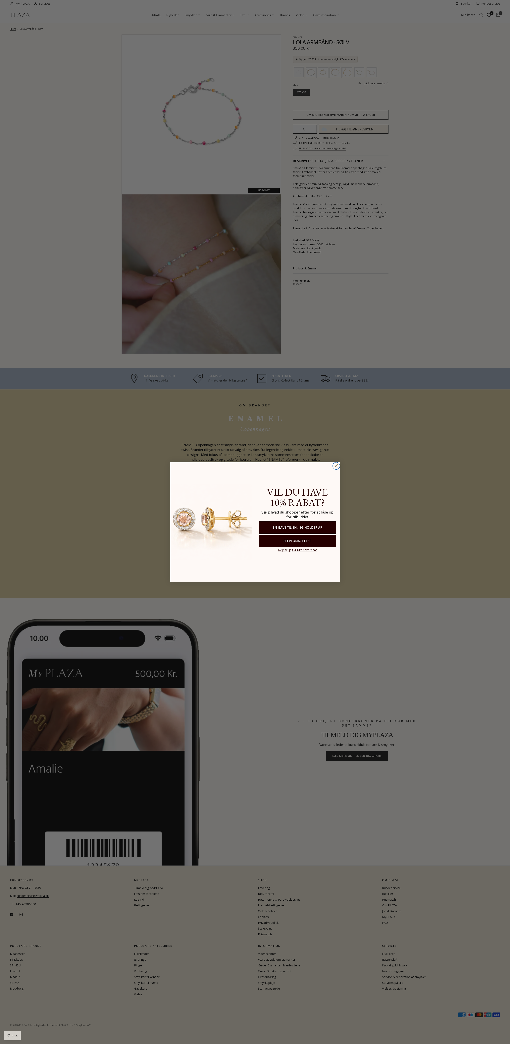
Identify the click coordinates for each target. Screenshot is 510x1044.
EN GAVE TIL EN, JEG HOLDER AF (297, 527)
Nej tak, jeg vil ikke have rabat (297, 550)
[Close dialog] (336, 465)
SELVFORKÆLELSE (297, 541)
